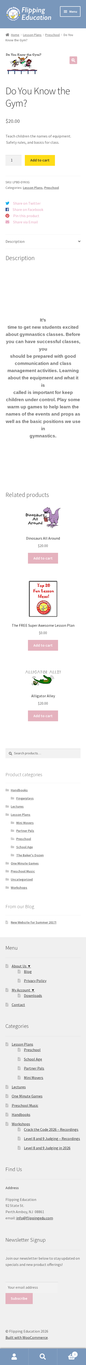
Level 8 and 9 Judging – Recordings (52, 1138)
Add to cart (39, 160)
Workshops (19, 887)
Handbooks (19, 790)
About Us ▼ (21, 966)
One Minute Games (25, 863)
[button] (73, 60)
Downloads (33, 995)
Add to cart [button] (43, 558)
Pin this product (26, 215)
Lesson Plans (32, 35)
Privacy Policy (35, 980)
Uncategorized (22, 879)
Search (43, 1357)
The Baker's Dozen (30, 855)
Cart (66, 1352)
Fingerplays (25, 798)
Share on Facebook (28, 209)
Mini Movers (25, 823)
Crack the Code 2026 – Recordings (51, 1129)
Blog (28, 971)
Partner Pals (25, 831)
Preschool (52, 35)
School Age (24, 847)
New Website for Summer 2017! (33, 922)
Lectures (17, 806)
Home (15, 35)
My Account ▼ (23, 990)
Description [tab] (15, 241)
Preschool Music (23, 871)
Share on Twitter (27, 203)
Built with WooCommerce (26, 1337)
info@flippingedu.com (34, 1218)
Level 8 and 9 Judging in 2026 (47, 1147)
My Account (14, 1357)
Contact (18, 1004)
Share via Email (25, 222)
